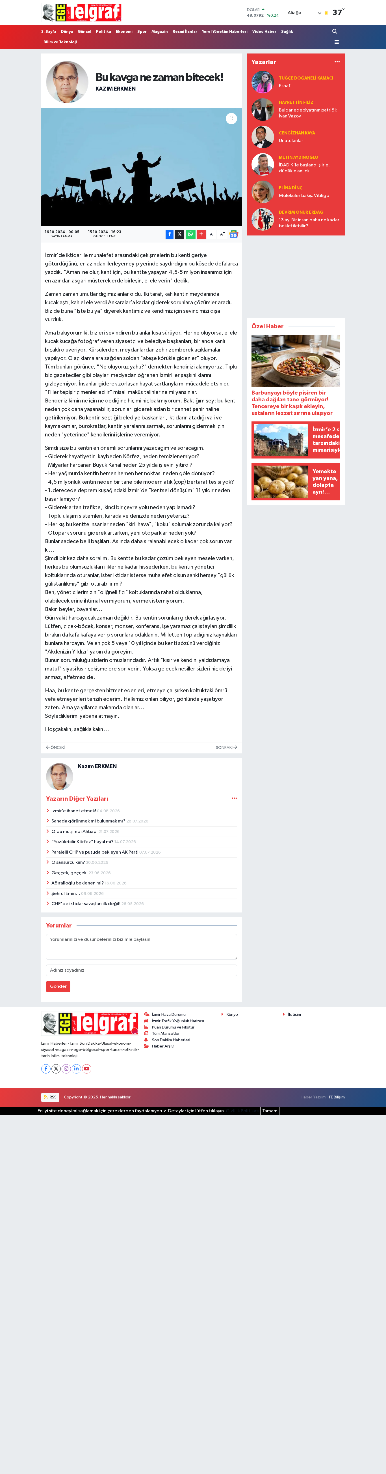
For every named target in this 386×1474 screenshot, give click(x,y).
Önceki (57, 747)
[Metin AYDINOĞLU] (262, 164)
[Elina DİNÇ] (262, 191)
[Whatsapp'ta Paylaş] (191, 234)
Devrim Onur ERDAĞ (301, 212)
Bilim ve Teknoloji (60, 42)
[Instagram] (66, 1069)
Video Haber (264, 32)
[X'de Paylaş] (179, 234)
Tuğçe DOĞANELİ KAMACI (306, 78)
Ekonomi (124, 32)
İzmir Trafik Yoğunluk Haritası (178, 1021)
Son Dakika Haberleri (171, 1040)
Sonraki (224, 747)
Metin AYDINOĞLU (298, 157)
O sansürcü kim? (68, 862)
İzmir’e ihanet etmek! (74, 811)
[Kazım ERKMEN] (67, 82)
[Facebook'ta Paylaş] (170, 234)
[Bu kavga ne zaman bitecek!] (141, 167)
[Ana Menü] (335, 42)
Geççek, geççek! (69, 873)
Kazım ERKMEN (116, 89)
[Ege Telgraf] (81, 12)
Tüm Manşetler (166, 1033)
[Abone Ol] (233, 234)
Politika (103, 32)
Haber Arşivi (163, 1046)
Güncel (84, 32)
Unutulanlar (291, 140)
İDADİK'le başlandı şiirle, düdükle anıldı (304, 168)
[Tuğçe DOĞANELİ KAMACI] (262, 82)
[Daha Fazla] (201, 234)
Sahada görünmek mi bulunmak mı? (88, 821)
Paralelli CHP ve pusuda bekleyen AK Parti (95, 852)
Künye (232, 1014)
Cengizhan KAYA (297, 133)
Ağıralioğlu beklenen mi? (78, 883)
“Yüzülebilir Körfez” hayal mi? (82, 841)
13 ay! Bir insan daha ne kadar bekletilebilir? (309, 223)
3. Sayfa (48, 32)
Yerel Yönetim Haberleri (225, 32)
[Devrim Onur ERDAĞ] (262, 219)
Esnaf (284, 85)
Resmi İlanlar (185, 32)
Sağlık (287, 32)
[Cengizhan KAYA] (262, 136)
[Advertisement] (295, 275)
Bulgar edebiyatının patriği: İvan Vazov (308, 113)
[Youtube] (86, 1069)
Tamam (269, 1111)
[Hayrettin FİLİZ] (262, 109)
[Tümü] (337, 62)
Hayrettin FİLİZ (296, 102)
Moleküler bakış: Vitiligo (304, 195)
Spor (142, 32)
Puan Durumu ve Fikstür (173, 1027)
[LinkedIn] (76, 1069)
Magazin (159, 32)
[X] (56, 1069)
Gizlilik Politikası (242, 1111)
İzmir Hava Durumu (169, 1014)
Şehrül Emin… (66, 893)
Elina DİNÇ (290, 188)
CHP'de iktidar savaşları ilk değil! (86, 903)
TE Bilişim (336, 1097)
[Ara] (335, 31)
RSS (53, 1097)
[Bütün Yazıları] (234, 798)
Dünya (67, 32)
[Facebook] (46, 1069)
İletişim (294, 1014)
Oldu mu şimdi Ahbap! (74, 831)
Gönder (58, 986)
